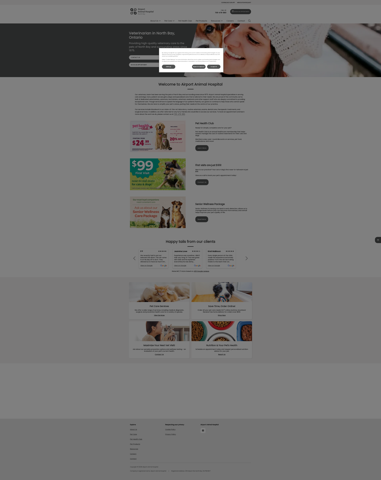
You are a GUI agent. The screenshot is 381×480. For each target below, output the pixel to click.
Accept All (214, 66)
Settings (168, 66)
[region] (191, 60)
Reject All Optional (198, 66)
